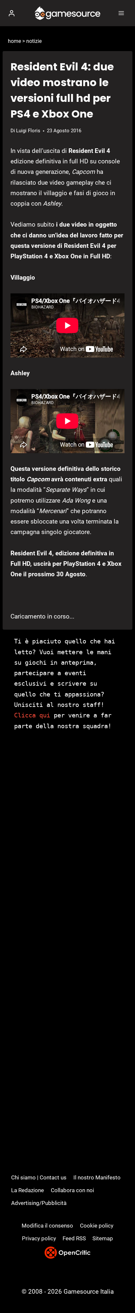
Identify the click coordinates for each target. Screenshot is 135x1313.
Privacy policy (39, 1238)
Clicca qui (32, 715)
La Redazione (27, 1190)
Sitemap (102, 1238)
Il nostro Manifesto (97, 1177)
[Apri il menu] (121, 13)
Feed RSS (74, 1238)
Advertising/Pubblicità (39, 1203)
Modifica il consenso (47, 1225)
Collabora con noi (72, 1190)
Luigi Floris (28, 131)
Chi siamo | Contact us (39, 1177)
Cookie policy (96, 1225)
